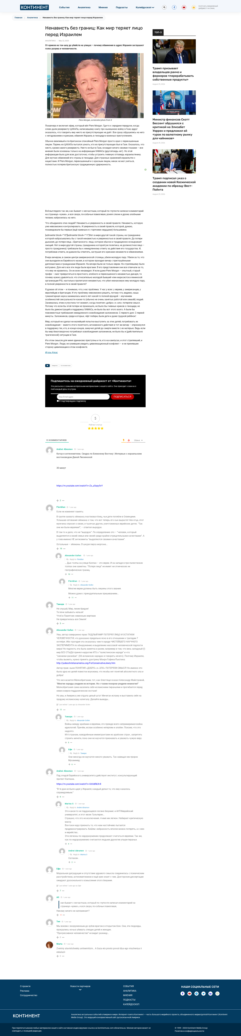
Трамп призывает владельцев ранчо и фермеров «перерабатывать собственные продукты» (173, 74)
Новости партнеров (80, 986)
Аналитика (84, 7)
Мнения (103, 7)
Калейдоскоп (143, 7)
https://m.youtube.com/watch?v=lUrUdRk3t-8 (78, 784)
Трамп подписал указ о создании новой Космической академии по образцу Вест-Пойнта (174, 184)
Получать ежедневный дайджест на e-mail (208, 7)
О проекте (25, 986)
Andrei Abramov (83, 807)
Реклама (24, 991)
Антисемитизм (65, 365)
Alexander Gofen (73, 555)
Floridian (80, 559)
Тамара (83, 753)
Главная (18, 17)
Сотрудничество (28, 995)
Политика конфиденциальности (189, 1031)
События (64, 7)
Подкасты (122, 7)
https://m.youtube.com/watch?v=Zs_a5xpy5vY (79, 485)
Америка (54, 365)
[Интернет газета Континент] (26, 1016)
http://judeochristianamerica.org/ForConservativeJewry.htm (85, 663)
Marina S (83, 854)
